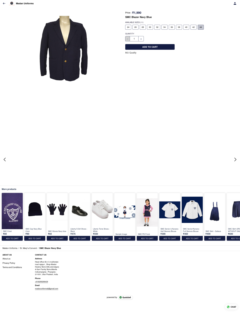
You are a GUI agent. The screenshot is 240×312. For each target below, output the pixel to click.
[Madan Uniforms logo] (12, 3)
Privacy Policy (8, 263)
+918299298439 (41, 281)
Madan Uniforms (25, 3)
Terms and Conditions (12, 267)
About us (6, 258)
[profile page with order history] (235, 3)
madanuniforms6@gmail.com (46, 288)
